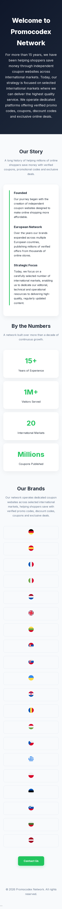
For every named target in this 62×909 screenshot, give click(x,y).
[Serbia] (31, 647)
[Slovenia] (31, 809)
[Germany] (31, 533)
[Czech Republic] (31, 744)
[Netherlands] (31, 598)
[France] (31, 566)
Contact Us (31, 861)
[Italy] (31, 582)
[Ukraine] (31, 679)
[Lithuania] (31, 631)
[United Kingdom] (31, 614)
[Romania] (31, 712)
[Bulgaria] (31, 825)
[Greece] (31, 760)
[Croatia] (31, 695)
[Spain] (31, 549)
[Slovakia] (31, 663)
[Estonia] (31, 793)
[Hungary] (31, 728)
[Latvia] (31, 841)
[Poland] (31, 776)
